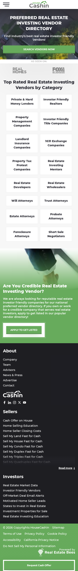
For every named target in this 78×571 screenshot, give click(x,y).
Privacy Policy (34, 534)
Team (7, 365)
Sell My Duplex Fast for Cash (23, 451)
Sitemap (58, 527)
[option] (19, 70)
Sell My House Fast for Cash (22, 441)
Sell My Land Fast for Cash (22, 436)
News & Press (12, 375)
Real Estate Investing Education (26, 516)
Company (10, 359)
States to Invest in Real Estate (24, 506)
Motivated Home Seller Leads (24, 501)
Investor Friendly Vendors (21, 490)
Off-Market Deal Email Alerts (23, 495)
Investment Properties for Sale (25, 511)
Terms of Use (12, 534)
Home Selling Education (20, 426)
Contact (8, 385)
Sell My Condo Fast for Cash (23, 446)
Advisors (9, 370)
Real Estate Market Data (20, 485)
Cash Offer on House (18, 420)
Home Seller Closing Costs (22, 431)
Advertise (10, 380)
